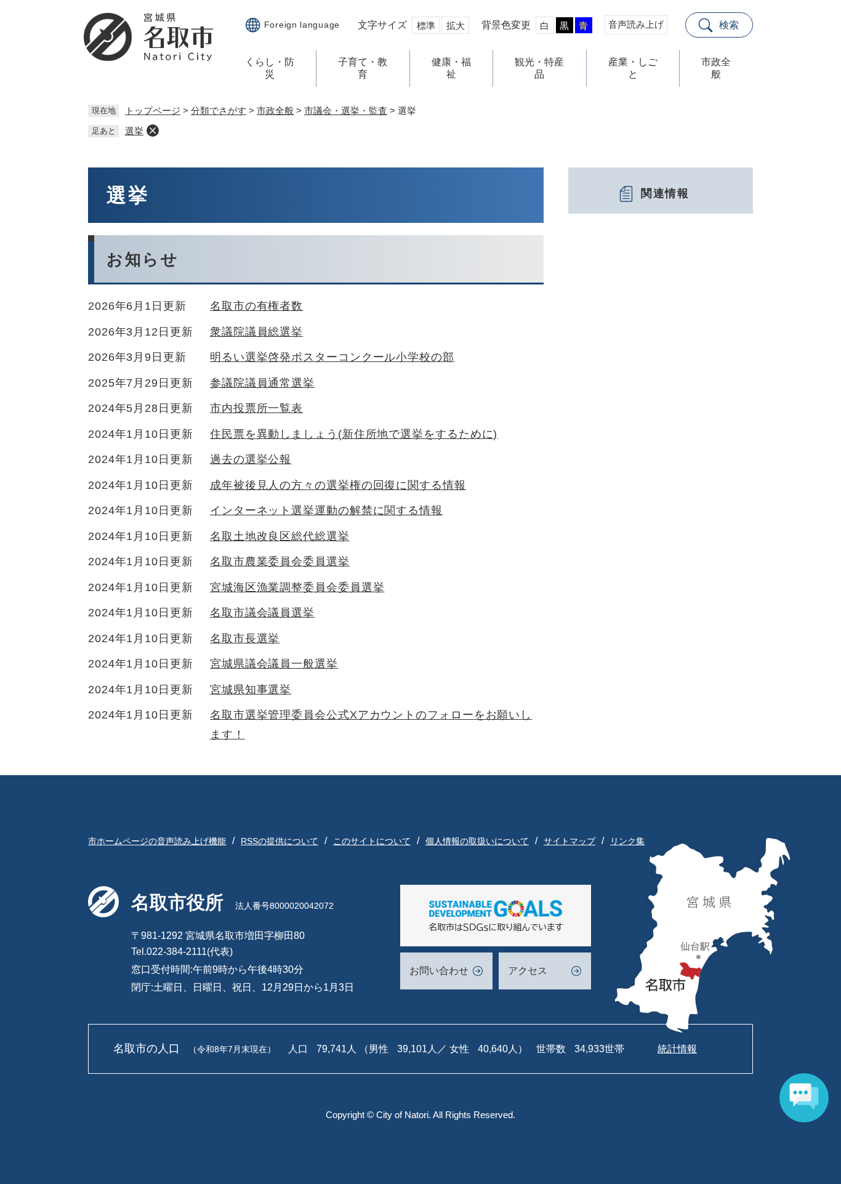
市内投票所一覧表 (256, 408)
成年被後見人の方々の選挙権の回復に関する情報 (338, 485)
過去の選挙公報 (250, 459)
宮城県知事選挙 (250, 689)
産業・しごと (633, 68)
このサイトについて (372, 841)
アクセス (527, 970)
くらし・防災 (269, 68)
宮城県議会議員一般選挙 (274, 664)
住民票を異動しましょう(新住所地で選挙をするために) (353, 434)
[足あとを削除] (153, 130)
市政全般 (716, 68)
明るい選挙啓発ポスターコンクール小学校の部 (332, 357)
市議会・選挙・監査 (345, 110)
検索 (729, 25)
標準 (426, 25)
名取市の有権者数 (256, 306)
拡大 (455, 25)
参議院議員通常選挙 (262, 383)
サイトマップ (569, 841)
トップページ (152, 110)
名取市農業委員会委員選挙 (280, 561)
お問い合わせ (439, 970)
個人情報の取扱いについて (477, 841)
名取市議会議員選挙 (262, 612)
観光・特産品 (539, 68)
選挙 (134, 131)
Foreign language (302, 25)
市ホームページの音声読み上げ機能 (157, 841)
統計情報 (677, 1049)
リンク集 (627, 841)
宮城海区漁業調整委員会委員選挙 (297, 587)
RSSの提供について (279, 841)
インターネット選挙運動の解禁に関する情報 (326, 510)
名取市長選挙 (245, 638)
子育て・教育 (362, 68)
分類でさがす (218, 110)
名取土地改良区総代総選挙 (280, 536)
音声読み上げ (636, 24)
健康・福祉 (451, 68)
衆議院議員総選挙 (256, 332)
